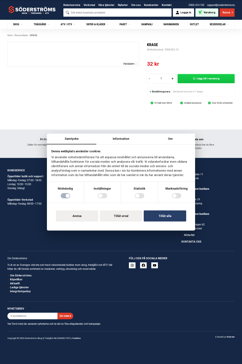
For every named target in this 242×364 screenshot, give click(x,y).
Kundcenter (151, 5)
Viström (231, 337)
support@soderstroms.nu (221, 5)
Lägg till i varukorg (208, 78)
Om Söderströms (21, 275)
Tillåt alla (165, 216)
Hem (10, 35)
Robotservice (71, 5)
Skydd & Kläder (96, 24)
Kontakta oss (191, 241)
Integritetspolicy (20, 291)
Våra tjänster (106, 5)
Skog (16, 24)
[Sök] (67, 12)
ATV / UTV (67, 24)
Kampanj (146, 24)
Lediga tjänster (19, 287)
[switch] (102, 195)
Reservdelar (218, 24)
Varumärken (171, 24)
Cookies (76, 338)
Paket (124, 24)
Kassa (226, 12)
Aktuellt (15, 283)
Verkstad (89, 5)
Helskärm (128, 63)
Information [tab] (121, 138)
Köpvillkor (16, 279)
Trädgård (40, 24)
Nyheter (123, 5)
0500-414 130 (196, 5)
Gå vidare (65, 315)
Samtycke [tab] (72, 138)
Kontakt (167, 5)
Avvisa (77, 216)
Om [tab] (170, 138)
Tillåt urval (121, 216)
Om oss (136, 5)
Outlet (194, 24)
